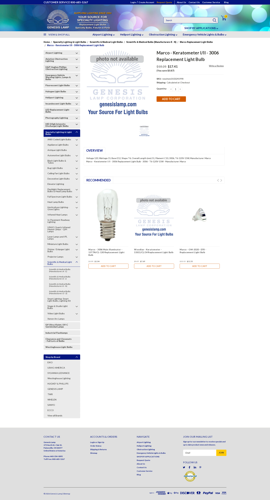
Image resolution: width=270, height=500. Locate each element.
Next (221, 180)
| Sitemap (66, 493)
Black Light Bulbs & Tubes (57, 161)
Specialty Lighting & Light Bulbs (69, 42)
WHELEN (52, 399)
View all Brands (55, 415)
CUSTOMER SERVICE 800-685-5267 (66, 2)
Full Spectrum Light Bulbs (60, 196)
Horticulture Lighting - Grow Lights (58, 208)
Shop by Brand (52, 357)
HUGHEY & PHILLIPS (58, 383)
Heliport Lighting (131, 34)
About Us (181, 2)
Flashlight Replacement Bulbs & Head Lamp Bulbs (60, 190)
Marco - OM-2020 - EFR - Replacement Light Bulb (193, 251)
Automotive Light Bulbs (59, 155)
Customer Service (211, 2)
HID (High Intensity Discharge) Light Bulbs (57, 125)
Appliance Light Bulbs (58, 144)
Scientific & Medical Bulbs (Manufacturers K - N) (151, 42)
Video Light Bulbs (56, 313)
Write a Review (216, 65)
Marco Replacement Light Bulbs (196, 42)
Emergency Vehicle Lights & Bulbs (204, 34)
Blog (226, 2)
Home (47, 42)
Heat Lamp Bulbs (56, 202)
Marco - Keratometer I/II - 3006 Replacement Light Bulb (75, 45)
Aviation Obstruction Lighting (56, 60)
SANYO (51, 405)
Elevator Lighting (56, 184)
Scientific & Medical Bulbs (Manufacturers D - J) (59, 277)
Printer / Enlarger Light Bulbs (59, 250)
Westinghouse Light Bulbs (58, 347)
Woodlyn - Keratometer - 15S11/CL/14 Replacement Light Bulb (153, 251)
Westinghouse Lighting (59, 378)
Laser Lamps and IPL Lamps (57, 237)
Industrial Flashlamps (56, 332)
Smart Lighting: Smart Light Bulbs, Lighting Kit (59, 299)
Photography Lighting (56, 117)
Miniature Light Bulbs (58, 244)
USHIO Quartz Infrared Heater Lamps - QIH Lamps (59, 229)
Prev (218, 180)
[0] (222, 18)
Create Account (146, 2)
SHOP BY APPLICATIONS (200, 28)
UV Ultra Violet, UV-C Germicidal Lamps (56, 325)
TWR (50, 394)
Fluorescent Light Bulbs (57, 85)
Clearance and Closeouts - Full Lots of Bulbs (58, 340)
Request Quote (164, 2)
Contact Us (194, 2)
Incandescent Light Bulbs (58, 103)
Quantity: (162, 88)
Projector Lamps (55, 256)
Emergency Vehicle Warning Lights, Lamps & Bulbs (58, 77)
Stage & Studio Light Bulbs (58, 307)
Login (133, 2)
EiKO (50, 362)
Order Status (95, 446)
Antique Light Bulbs (57, 150)
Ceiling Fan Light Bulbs (59, 173)
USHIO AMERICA (56, 367)
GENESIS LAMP (55, 389)
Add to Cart (108, 266)
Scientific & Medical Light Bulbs (106, 42)
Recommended (98, 180)
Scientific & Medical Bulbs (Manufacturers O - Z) (59, 292)
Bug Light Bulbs (55, 168)
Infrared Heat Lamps (58, 214)
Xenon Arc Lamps (56, 318)
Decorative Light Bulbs (59, 178)
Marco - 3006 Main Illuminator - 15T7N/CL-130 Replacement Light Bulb (106, 252)
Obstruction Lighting (162, 34)
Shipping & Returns (98, 449)
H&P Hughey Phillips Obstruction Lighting (56, 68)
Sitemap (93, 453)
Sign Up (101, 442)
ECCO (51, 410)
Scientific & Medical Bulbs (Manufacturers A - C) (59, 270)
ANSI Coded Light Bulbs (59, 139)
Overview (94, 150)
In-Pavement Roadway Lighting (59, 221)
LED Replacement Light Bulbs (57, 110)
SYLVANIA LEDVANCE (59, 373)
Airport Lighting (102, 34)
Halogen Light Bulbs (55, 91)
